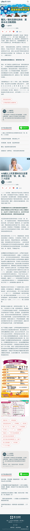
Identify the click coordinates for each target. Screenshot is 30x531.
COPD (9, 37)
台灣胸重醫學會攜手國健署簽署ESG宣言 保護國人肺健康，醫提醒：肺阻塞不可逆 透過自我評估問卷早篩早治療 (14, 487)
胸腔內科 (5, 420)
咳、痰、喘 (6, 427)
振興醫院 (19, 430)
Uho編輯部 (8, 26)
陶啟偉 (5, 433)
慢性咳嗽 (14, 420)
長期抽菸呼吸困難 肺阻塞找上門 (10, 139)
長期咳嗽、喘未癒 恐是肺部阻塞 (10, 143)
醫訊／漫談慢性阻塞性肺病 (8, 147)
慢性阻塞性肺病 (7, 99)
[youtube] (16, 525)
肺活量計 (16, 442)
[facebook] (13, 525)
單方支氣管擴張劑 (14, 433)
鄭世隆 (24, 423)
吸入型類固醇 (6, 442)
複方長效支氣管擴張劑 (8, 436)
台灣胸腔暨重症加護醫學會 (9, 102)
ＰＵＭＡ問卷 (6, 445)
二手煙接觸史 (22, 427)
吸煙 (14, 427)
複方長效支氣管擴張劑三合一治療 (11, 439)
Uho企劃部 (8, 182)
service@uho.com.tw (17, 522)
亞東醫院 (17, 423)
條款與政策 (18, 527)
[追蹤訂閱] (17, 31)
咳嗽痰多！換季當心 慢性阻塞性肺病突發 (12, 151)
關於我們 (12, 527)
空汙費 (5, 430)
